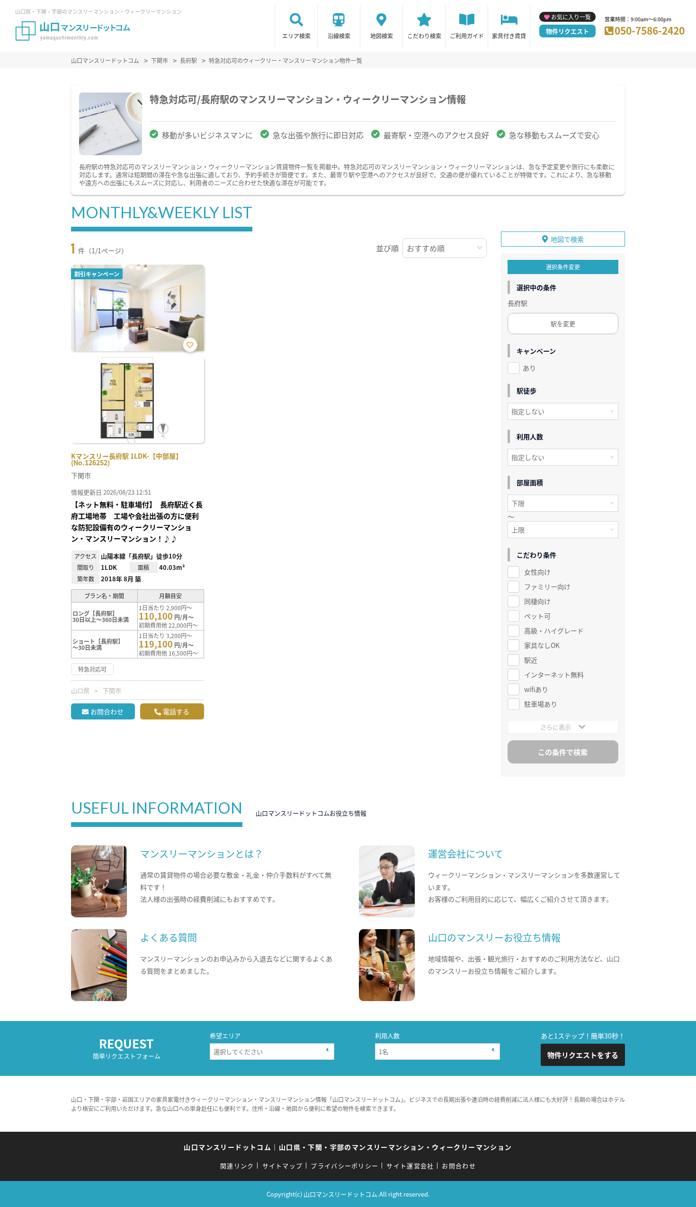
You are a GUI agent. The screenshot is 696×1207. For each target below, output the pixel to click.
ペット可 (537, 616)
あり (529, 368)
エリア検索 (296, 36)
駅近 (530, 660)
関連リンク (237, 1166)
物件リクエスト (567, 31)
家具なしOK (542, 645)
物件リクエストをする (582, 1055)
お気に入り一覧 (571, 17)
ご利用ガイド (467, 36)
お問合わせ (107, 711)
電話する (176, 711)
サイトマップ (282, 1166)
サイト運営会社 (410, 1166)
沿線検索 (339, 36)
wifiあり (536, 689)
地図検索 (381, 36)
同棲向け (537, 601)
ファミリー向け (547, 586)
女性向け (537, 572)
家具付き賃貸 (509, 36)
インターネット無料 (554, 674)
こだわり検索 (424, 36)
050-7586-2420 (650, 30)
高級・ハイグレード (554, 630)
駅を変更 (563, 323)
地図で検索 (567, 239)
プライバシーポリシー (344, 1166)
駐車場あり (540, 704)
